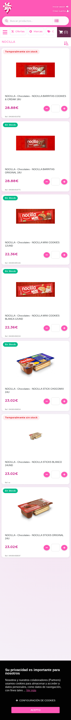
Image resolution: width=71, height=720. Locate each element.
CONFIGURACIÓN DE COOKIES (36, 700)
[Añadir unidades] (64, 108)
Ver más (31, 690)
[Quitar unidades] (47, 108)
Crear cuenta (60, 11)
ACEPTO (35, 710)
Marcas (38, 31)
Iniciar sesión (59, 6)
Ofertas (20, 31)
